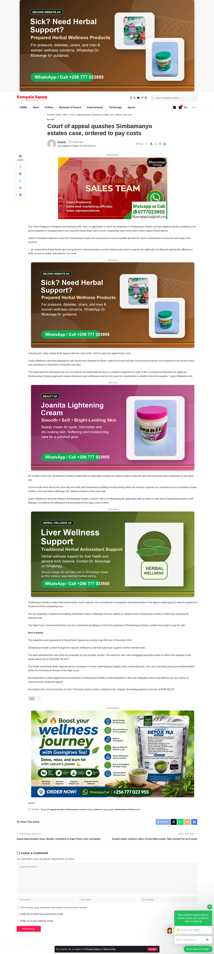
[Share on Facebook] (147, 144)
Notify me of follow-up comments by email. (42, 914)
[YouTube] (138, 98)
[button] (152, 949)
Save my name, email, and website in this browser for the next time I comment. (53, 908)
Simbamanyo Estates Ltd (127, 809)
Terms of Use (109, 949)
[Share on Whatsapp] (156, 144)
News (52, 119)
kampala (62, 142)
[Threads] (146, 98)
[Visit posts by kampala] (51, 143)
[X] (134, 98)
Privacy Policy (92, 949)
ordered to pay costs (103, 809)
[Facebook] (131, 98)
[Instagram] (142, 98)
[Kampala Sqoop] (32, 98)
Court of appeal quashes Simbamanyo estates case (66, 809)
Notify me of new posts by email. (36, 921)
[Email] (160, 144)
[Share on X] (151, 144)
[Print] (165, 144)
